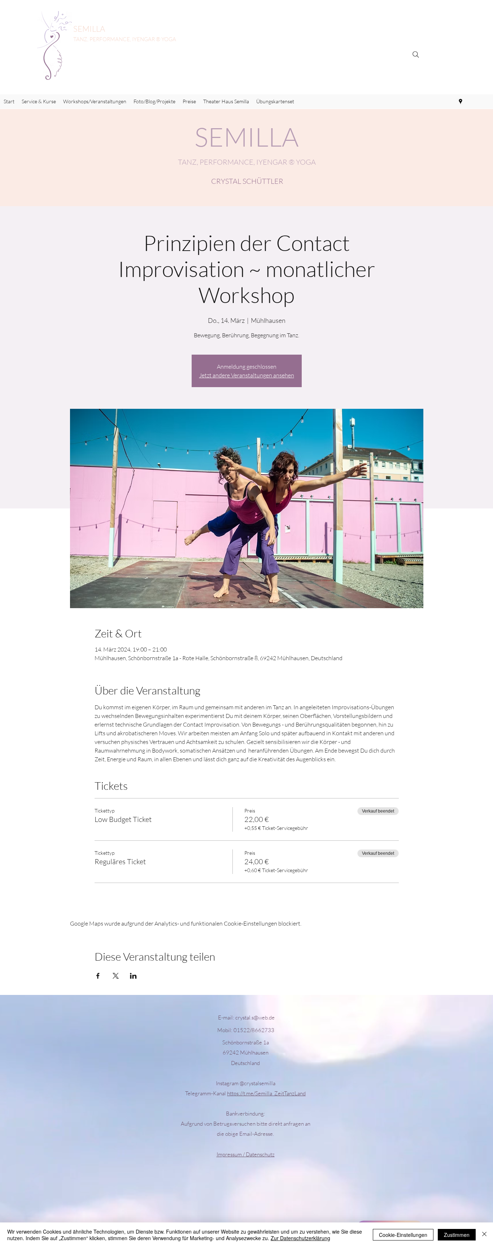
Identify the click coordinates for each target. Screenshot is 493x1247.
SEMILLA (89, 29)
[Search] (415, 54)
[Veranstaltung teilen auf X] (115, 976)
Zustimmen (457, 1234)
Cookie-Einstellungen (403, 1234)
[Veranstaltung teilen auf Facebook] (98, 976)
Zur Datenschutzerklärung (300, 1238)
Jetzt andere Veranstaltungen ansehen (246, 375)
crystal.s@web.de (255, 1017)
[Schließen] (484, 1234)
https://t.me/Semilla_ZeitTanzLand (266, 1093)
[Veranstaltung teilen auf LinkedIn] (133, 976)
